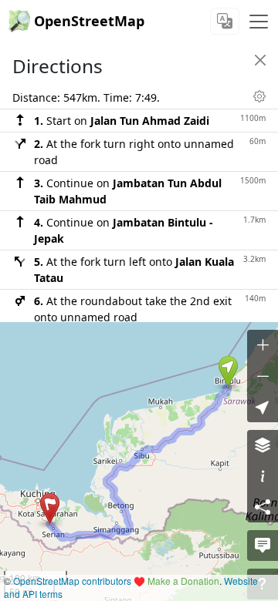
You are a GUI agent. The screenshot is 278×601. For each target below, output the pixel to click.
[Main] (258, 21)
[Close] (260, 60)
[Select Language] (224, 21)
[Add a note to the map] (262, 545)
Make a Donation (183, 580)
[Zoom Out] (262, 376)
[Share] (262, 507)
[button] (228, 371)
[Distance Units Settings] (259, 96)
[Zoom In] (262, 345)
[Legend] (262, 476)
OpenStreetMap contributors (72, 580)
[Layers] (262, 445)
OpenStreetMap (89, 21)
